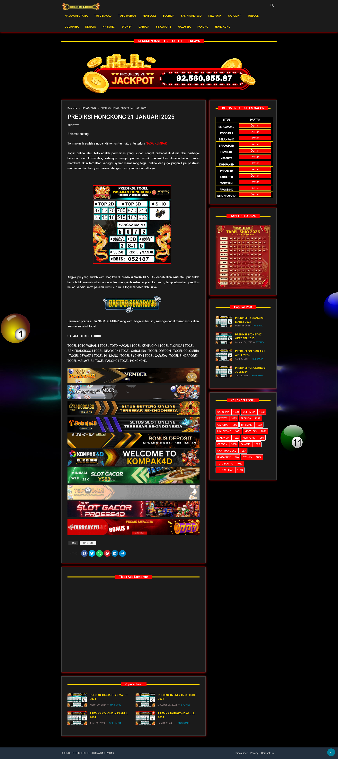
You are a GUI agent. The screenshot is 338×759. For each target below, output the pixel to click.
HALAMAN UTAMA (76, 15)
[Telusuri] (272, 6)
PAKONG (202, 26)
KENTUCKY (149, 15)
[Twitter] (92, 553)
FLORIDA (168, 15)
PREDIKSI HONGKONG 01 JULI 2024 (177, 715)
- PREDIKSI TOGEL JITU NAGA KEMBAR (92, 753)
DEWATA (90, 26)
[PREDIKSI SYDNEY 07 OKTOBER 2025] (145, 700)
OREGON (253, 15)
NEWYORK (214, 15)
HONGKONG (222, 26)
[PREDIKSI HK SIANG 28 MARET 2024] (77, 700)
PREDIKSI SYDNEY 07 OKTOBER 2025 (177, 696)
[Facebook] (84, 553)
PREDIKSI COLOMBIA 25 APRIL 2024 (109, 715)
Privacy (254, 753)
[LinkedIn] (114, 553)
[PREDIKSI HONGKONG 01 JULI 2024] (145, 718)
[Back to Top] (331, 752)
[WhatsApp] (99, 553)
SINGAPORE (163, 26)
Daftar (255, 125)
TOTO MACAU (102, 15)
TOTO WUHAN (127, 15)
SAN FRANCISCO (191, 15)
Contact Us (267, 753)
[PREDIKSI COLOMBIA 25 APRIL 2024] (77, 718)
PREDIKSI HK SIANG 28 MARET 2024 (109, 696)
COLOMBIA (72, 26)
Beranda (72, 108)
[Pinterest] (107, 553)
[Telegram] (122, 553)
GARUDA (143, 26)
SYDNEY (126, 26)
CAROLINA (234, 15)
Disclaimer (241, 753)
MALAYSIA (184, 26)
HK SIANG (108, 26)
